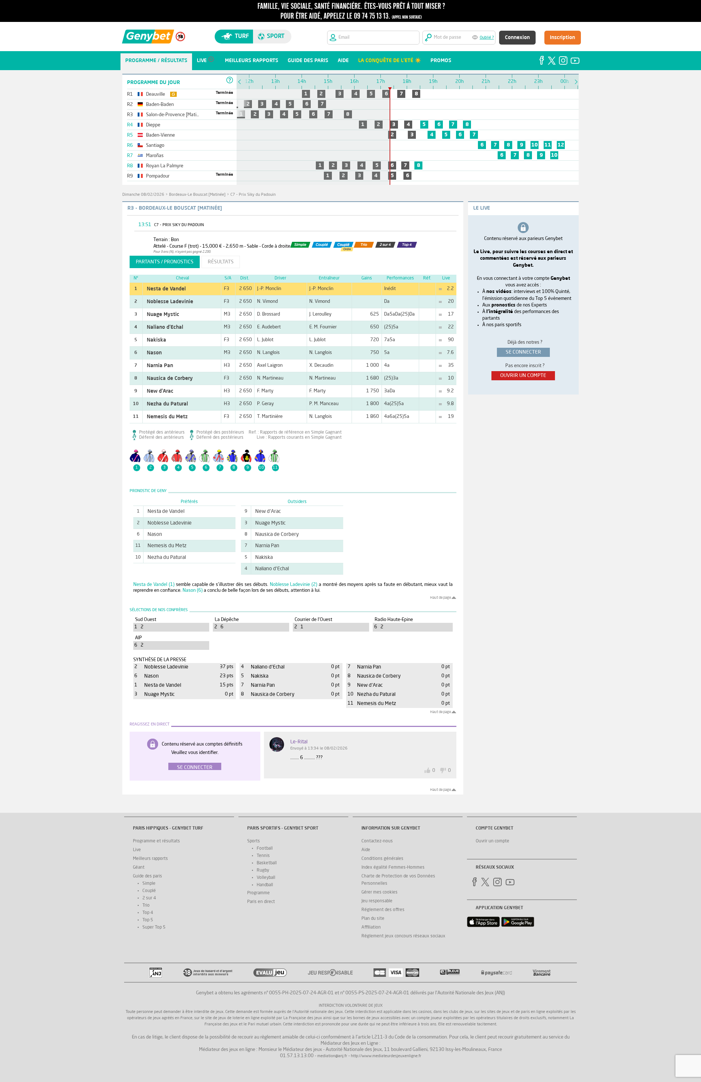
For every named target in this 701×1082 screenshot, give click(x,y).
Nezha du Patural (167, 404)
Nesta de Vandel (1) (154, 584)
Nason (154, 352)
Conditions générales (382, 859)
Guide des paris (147, 876)
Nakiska (156, 340)
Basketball (267, 863)
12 (561, 145)
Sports (253, 841)
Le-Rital (298, 741)
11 (547, 145)
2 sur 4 (149, 898)
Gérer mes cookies (379, 892)
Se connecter (194, 767)
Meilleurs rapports (150, 859)
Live (137, 850)
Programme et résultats (156, 841)
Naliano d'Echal (165, 327)
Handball (265, 885)
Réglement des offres (383, 910)
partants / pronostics (165, 261)
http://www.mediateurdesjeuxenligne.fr (386, 1056)
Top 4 (147, 913)
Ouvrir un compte (492, 841)
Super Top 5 (153, 927)
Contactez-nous (377, 841)
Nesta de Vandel (166, 289)
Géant (139, 867)
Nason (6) (193, 590)
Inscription (562, 37)
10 (534, 145)
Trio (146, 905)
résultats (221, 261)
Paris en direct (261, 902)
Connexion (517, 37)
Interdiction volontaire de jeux (351, 1006)
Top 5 (147, 920)
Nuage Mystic (163, 314)
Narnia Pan (160, 365)
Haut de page (440, 597)
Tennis (263, 856)
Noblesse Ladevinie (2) (294, 584)
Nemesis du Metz (167, 416)
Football (265, 848)
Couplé (149, 891)
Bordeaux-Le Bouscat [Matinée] (197, 195)
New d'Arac (160, 391)
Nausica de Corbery (170, 378)
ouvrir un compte (523, 375)
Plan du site (372, 919)
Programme (258, 893)
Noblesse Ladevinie (170, 301)
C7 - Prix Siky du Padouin (253, 195)
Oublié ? (487, 38)
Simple (149, 883)
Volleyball (266, 878)
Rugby (263, 870)
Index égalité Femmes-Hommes (393, 867)
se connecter (523, 352)
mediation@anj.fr (332, 1056)
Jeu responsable (376, 901)
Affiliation (371, 927)
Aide (365, 850)
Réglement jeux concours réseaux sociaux (403, 936)
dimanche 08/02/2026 (143, 195)
